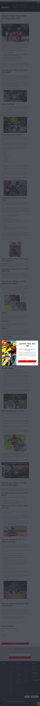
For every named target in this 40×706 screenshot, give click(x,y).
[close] (37, 341)
